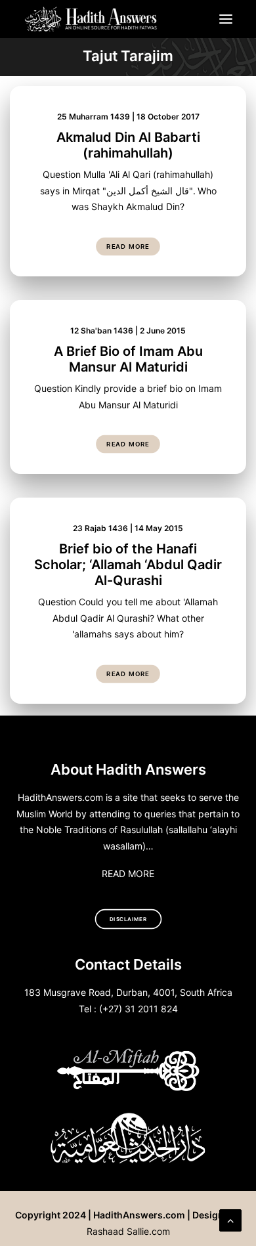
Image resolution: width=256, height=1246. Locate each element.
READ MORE (128, 873)
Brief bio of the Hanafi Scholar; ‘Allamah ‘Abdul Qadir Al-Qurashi (128, 564)
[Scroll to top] (230, 1219)
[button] (226, 19)
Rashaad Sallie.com (128, 1231)
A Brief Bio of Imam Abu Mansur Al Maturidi (128, 359)
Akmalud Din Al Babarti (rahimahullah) (128, 145)
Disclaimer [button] (128, 919)
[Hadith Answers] (92, 19)
